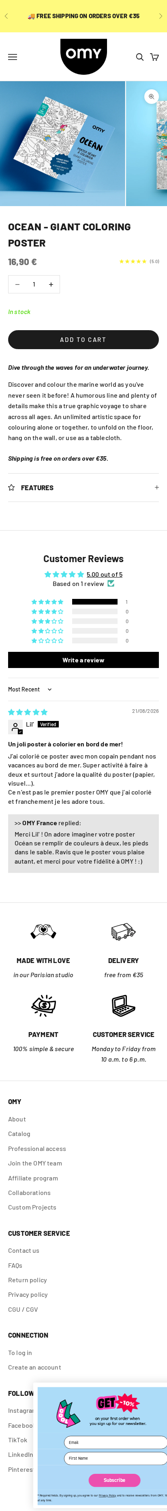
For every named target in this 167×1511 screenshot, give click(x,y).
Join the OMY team (35, 1163)
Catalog (19, 1133)
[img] (27, 712)
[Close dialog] (157, 1389)
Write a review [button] (83, 660)
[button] (48, 602)
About (17, 1119)
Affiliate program (33, 1178)
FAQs (15, 1265)
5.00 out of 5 (104, 574)
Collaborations (29, 1192)
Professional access (37, 1148)
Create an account (34, 1367)
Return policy (27, 1279)
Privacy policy (28, 1294)
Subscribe (84, 1480)
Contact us (24, 1250)
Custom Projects (32, 1207)
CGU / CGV (23, 1309)
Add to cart (83, 339)
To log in (20, 1352)
